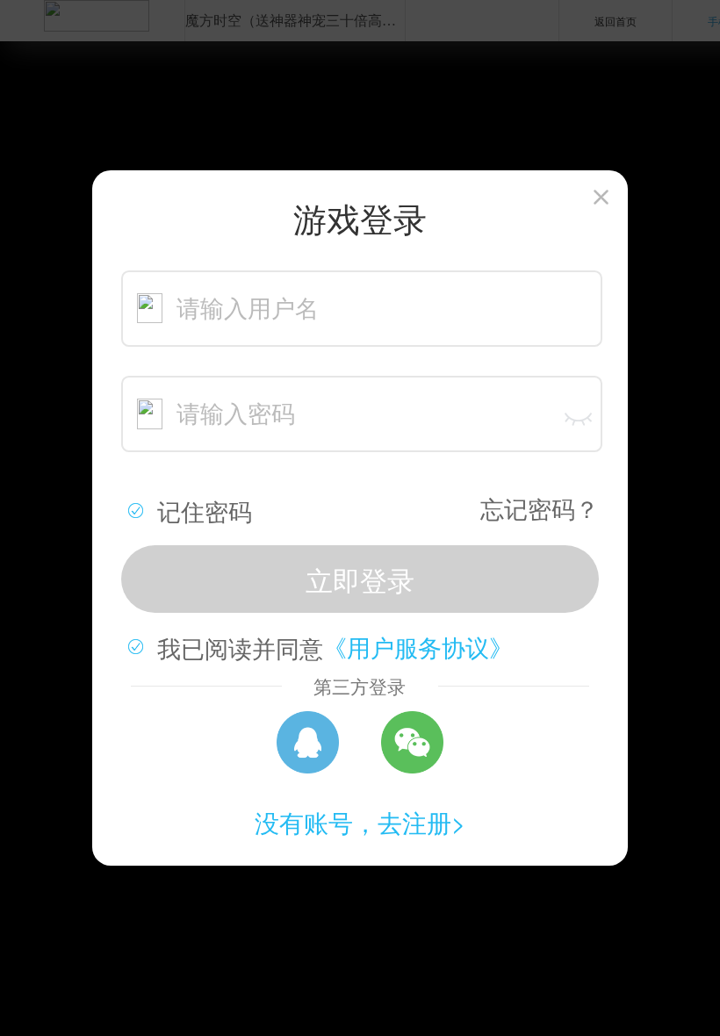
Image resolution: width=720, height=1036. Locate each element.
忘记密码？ (539, 508)
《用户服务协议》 (418, 646)
